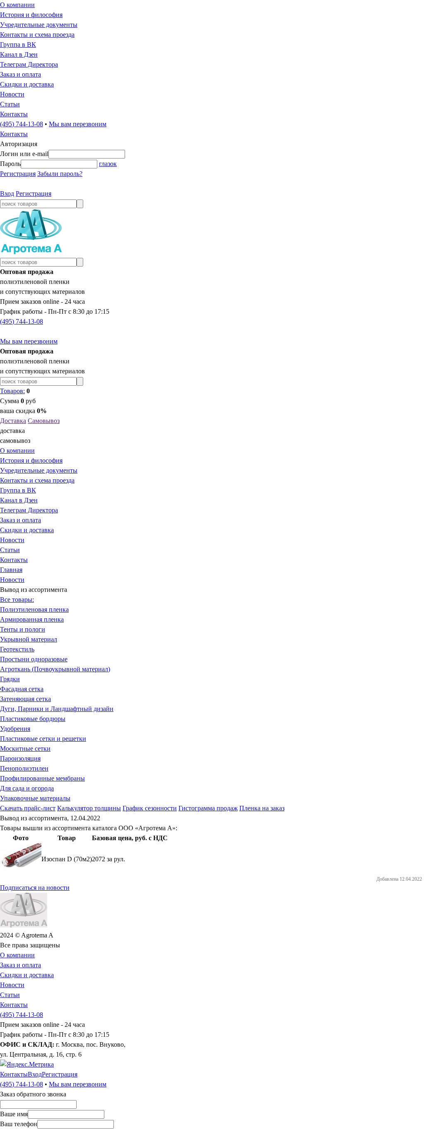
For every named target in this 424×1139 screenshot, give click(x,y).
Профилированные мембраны (42, 778)
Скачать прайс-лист (27, 808)
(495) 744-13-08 (21, 123)
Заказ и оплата (20, 74)
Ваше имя (14, 1113)
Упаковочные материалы (35, 798)
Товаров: (12, 390)
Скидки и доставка (27, 84)
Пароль (10, 163)
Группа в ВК (18, 44)
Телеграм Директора (29, 64)
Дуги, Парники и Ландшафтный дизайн (56, 708)
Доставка (13, 420)
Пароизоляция (20, 758)
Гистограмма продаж (208, 808)
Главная (11, 569)
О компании (17, 4)
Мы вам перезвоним (77, 123)
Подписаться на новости (35, 887)
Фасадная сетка (21, 688)
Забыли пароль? (59, 173)
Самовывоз (44, 420)
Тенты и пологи (22, 629)
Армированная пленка (32, 619)
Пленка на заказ (261, 808)
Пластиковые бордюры (32, 718)
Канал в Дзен (19, 54)
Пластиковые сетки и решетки (43, 738)
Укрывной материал (28, 639)
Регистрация (18, 173)
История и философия (31, 14)
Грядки (10, 678)
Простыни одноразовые (33, 659)
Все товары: (17, 599)
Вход (7, 193)
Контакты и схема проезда (37, 34)
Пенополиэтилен (24, 768)
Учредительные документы (38, 24)
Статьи (10, 104)
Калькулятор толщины (89, 808)
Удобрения (15, 728)
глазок (108, 163)
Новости (12, 94)
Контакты (14, 114)
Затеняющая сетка (25, 698)
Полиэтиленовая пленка (34, 609)
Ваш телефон (18, 1123)
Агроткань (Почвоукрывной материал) (55, 669)
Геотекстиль (17, 649)
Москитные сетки (25, 748)
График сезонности (150, 808)
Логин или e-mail (24, 153)
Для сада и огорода (27, 788)
